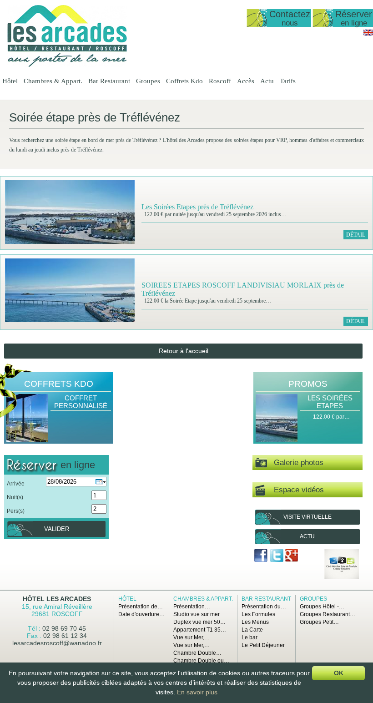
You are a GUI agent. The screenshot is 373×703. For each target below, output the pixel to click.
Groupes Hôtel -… (322, 606)
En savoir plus (197, 692)
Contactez (289, 18)
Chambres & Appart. (53, 81)
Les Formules (258, 614)
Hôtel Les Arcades (57, 598)
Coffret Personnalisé (80, 402)
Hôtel (10, 81)
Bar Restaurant (109, 81)
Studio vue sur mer (196, 614)
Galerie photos (295, 462)
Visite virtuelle (307, 517)
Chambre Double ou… (201, 660)
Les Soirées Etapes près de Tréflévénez (197, 207)
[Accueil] (67, 65)
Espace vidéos (294, 490)
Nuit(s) (15, 497)
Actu (267, 81)
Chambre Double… (197, 653)
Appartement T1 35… (199, 630)
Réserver (353, 18)
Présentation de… (140, 606)
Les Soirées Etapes (330, 402)
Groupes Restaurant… (327, 614)
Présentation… (191, 606)
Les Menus (255, 622)
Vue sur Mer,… (191, 637)
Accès (245, 81)
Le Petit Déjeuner (263, 645)
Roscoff (220, 81)
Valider (56, 529)
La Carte (252, 630)
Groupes (148, 81)
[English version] (368, 33)
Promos (308, 384)
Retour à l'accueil (183, 350)
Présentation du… (264, 606)
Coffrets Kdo (184, 81)
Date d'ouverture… (141, 614)
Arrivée (16, 483)
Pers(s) (16, 511)
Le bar (249, 637)
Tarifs (288, 81)
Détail (355, 235)
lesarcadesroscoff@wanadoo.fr (57, 643)
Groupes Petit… (319, 622)
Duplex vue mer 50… (199, 622)
